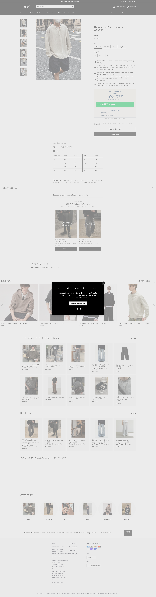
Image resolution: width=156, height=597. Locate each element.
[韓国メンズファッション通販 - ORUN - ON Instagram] (74, 309)
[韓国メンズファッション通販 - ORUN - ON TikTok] (80, 309)
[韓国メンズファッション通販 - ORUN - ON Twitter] (77, 309)
